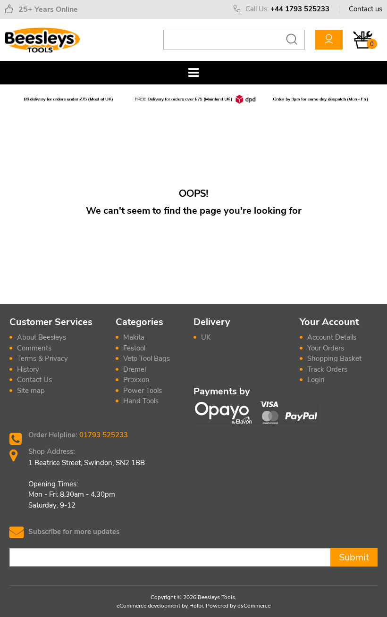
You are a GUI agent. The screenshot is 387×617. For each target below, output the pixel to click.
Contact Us (34, 379)
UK (205, 337)
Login (316, 379)
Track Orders (327, 369)
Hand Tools (141, 401)
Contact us (365, 9)
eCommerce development (148, 605)
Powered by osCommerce (238, 605)
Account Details (331, 337)
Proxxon (136, 379)
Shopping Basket (334, 358)
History (28, 369)
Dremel (134, 369)
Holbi (196, 605)
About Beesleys (41, 337)
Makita (133, 337)
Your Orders (325, 348)
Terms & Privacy (42, 358)
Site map (31, 390)
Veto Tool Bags (146, 358)
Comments (34, 348)
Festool (134, 348)
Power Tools (142, 390)
